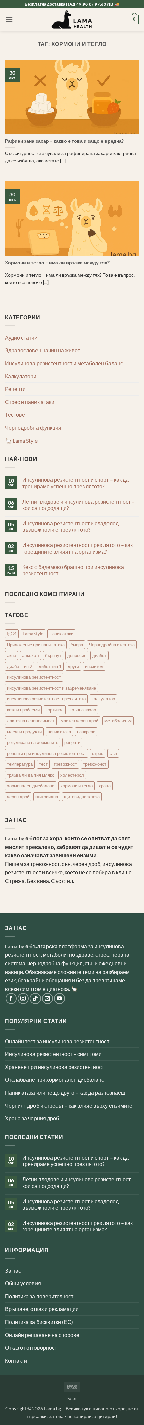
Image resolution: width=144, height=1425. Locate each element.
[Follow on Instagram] (23, 998)
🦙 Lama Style (21, 440)
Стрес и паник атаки (29, 402)
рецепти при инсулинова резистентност (46, 753)
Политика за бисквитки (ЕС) (39, 1322)
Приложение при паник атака (36, 644)
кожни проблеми (23, 709)
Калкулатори (21, 376)
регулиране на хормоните (32, 742)
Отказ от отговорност (31, 1347)
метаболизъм (118, 720)
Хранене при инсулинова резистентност (54, 1067)
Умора (77, 644)
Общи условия (23, 1283)
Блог (72, 1398)
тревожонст (94, 764)
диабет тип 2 (19, 666)
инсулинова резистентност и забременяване (51, 688)
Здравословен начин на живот (42, 350)
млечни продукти (24, 731)
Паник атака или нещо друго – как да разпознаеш (65, 1092)
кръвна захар (83, 709)
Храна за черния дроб (32, 1118)
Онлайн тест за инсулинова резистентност (57, 1041)
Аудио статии (21, 337)
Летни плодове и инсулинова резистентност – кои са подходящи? (78, 504)
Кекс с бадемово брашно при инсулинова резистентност (73, 570)
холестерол (72, 775)
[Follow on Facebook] (11, 998)
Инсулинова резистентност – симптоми (53, 1054)
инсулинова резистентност (34, 677)
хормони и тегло (76, 785)
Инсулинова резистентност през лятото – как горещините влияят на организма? (77, 548)
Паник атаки (61, 633)
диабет (99, 655)
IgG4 (12, 633)
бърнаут (53, 655)
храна (105, 785)
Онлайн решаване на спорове (42, 1335)
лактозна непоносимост (31, 720)
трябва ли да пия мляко (30, 775)
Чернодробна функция (33, 427)
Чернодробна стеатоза (112, 644)
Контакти (16, 1360)
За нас (13, 1270)
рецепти (72, 742)
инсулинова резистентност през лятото (46, 698)
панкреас (86, 731)
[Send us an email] (47, 998)
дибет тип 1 (50, 666)
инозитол (94, 666)
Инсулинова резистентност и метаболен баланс (64, 363)
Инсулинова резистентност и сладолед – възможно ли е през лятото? (72, 526)
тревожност (65, 764)
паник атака (59, 731)
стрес (97, 753)
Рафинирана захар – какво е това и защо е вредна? (64, 141)
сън (113, 753)
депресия (76, 655)
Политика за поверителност (39, 1296)
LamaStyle (33, 633)
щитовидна (46, 796)
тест (43, 764)
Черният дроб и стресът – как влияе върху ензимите (68, 1105)
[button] (9, 19)
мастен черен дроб (79, 720)
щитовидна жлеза (82, 796)
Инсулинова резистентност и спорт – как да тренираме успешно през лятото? (75, 482)
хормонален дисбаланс (30, 785)
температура (20, 764)
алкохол (30, 655)
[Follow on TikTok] (35, 998)
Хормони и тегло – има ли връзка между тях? (57, 262)
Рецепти (15, 389)
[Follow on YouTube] (59, 998)
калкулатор (103, 698)
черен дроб (18, 796)
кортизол (55, 709)
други (73, 666)
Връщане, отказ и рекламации (42, 1309)
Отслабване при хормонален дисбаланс (54, 1079)
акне (11, 655)
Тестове (15, 414)
